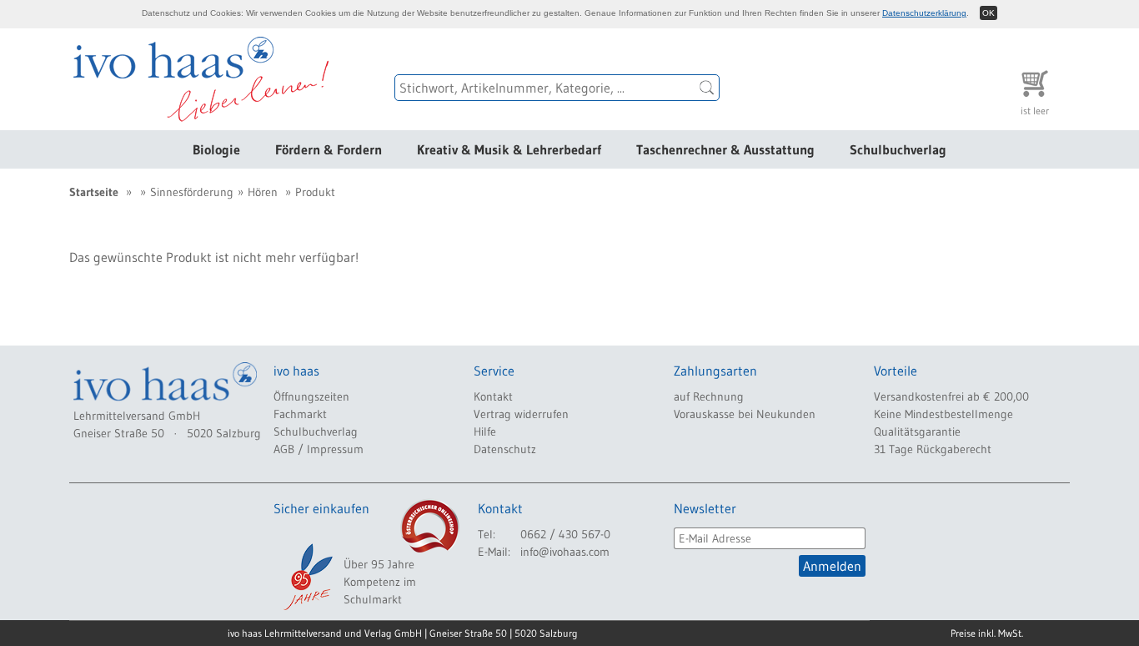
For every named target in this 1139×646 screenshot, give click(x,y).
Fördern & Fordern (328, 149)
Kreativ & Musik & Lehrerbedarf (509, 149)
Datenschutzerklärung (924, 13)
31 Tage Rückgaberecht (932, 449)
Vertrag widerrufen (521, 413)
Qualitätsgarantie (917, 431)
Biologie (216, 149)
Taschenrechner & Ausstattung (725, 149)
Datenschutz (505, 449)
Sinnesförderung (191, 191)
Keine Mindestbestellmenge (943, 413)
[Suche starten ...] (707, 87)
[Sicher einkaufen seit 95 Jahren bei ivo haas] (306, 576)
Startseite (93, 191)
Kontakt (493, 396)
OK (988, 13)
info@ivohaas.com (565, 551)
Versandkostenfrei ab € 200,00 (951, 396)
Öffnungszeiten (311, 396)
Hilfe (485, 431)
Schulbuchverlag (898, 149)
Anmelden (832, 566)
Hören (263, 191)
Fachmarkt (300, 413)
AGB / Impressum (318, 449)
